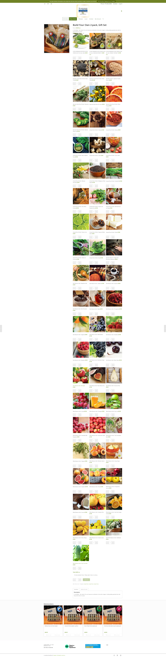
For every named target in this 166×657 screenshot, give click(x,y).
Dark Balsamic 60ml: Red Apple (79, 385)
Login (107, 644)
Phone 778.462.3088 (106, 4)
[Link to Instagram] (51, 4)
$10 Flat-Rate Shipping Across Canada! (106, 1)
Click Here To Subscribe (48, 647)
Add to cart (86, 579)
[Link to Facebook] (44, 4)
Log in (120, 4)
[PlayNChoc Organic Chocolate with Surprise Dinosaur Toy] (165, 328)
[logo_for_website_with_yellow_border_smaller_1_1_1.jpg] (83, 11)
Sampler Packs (96, 583)
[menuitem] (106, 3)
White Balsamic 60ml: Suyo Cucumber (80, 563)
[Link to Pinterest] (48, 4)
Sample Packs (86, 583)
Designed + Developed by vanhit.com (59, 655)
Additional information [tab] (84, 589)
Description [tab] (76, 589)
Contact (115, 4)
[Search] (102, 18)
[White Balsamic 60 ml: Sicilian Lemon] (1, 328)
